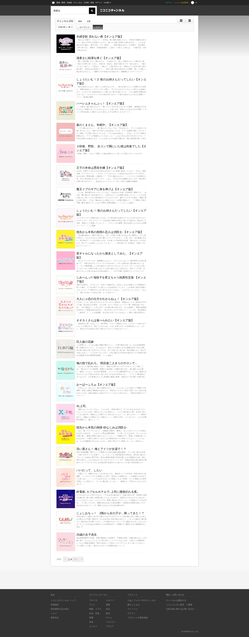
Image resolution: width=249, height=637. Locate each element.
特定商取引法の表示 (60, 609)
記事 (88, 21)
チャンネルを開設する (176, 600)
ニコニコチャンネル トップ (63, 600)
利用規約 (55, 604)
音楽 (91, 622)
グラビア (110, 626)
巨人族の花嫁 (85, 341)
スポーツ (110, 600)
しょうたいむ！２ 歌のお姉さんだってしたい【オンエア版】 (111, 81)
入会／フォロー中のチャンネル (142, 600)
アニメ (92, 604)
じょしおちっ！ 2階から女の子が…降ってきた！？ (111, 513)
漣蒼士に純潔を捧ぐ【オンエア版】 (99, 58)
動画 (58, 2)
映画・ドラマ (95, 609)
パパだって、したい (89, 470)
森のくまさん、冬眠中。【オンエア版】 (102, 124)
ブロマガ (93, 600)
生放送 (69, 2)
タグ (98, 27)
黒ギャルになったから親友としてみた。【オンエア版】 (109, 255)
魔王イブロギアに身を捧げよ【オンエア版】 (105, 189)
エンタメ (93, 626)
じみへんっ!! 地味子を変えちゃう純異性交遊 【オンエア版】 (111, 279)
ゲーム (109, 617)
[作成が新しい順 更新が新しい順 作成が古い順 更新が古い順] (65, 27)
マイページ (133, 609)
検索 (92, 11)
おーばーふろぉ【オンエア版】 (96, 384)
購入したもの (134, 604)
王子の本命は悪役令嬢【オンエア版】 (100, 167)
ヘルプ (54, 613)
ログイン (168, 2)
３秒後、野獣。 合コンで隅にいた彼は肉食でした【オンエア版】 (111, 148)
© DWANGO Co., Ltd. (189, 631)
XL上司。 (82, 406)
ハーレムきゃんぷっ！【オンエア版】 (100, 103)
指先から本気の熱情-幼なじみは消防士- (101, 427)
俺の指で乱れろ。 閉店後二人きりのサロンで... (106, 363)
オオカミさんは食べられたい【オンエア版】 (105, 320)
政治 (108, 613)
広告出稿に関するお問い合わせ (180, 609)
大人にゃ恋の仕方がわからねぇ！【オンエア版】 (108, 298)
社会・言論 (94, 613)
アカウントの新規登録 (138, 617)
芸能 (108, 604)
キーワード (85, 27)
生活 (108, 609)
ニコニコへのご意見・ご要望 (179, 604)
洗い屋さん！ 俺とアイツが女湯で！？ (101, 448)
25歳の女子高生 (86, 534)
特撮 (91, 617)
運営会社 (55, 617)
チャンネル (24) (65, 21)
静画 (63, 2)
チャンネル (77, 2)
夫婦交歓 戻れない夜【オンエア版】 (99, 36)
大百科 (86, 2)
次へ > (78, 559)
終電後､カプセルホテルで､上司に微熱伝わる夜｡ (107, 491)
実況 (92, 2)
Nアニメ (99, 2)
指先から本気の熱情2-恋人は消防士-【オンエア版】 (109, 232)
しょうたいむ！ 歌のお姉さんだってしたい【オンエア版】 (111, 212)
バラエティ (111, 622)
